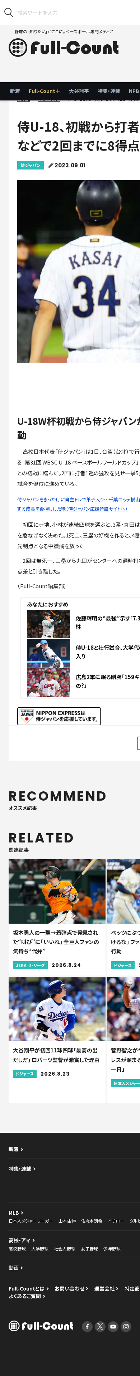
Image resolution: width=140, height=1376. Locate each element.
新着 (15, 90)
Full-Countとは (27, 1288)
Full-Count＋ (44, 90)
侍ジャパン (30, 165)
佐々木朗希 (91, 1221)
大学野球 (39, 1248)
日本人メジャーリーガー (31, 1221)
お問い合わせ (69, 1288)
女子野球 (89, 1248)
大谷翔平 (79, 90)
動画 (14, 1267)
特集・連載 (109, 90)
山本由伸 (67, 1221)
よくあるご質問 (25, 1295)
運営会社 (104, 1288)
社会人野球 (64, 1248)
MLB (14, 1212)
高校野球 (17, 1248)
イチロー (116, 1221)
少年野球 (112, 1248)
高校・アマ (20, 1240)
